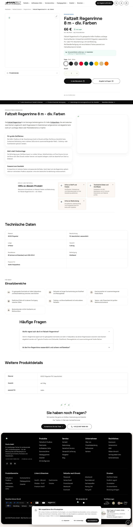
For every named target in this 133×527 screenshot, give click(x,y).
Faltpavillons (54, 122)
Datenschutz (112, 445)
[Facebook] (7, 463)
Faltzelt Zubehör (17, 9)
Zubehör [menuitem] (71, 3)
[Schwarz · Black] (71, 64)
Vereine (51, 483)
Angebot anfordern (105, 3)
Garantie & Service (107, 102)
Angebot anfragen (105, 81)
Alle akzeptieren (92, 520)
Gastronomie (53, 480)
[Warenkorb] (126, 3)
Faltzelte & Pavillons (45, 442)
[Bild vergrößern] (32, 40)
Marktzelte (42, 445)
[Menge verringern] (66, 73)
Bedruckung (66, 445)
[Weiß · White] (66, 64)
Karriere (88, 451)
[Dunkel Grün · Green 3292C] (86, 64)
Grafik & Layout (112, 480)
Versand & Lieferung (69, 451)
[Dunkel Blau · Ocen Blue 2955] (91, 64)
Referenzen (89, 448)
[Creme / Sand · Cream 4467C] (101, 64)
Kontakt (64, 442)
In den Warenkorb (76, 81)
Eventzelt (66, 490)
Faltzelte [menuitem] (25, 3)
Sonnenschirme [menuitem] (49, 3)
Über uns (88, 442)
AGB (109, 448)
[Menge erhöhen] (77, 73)
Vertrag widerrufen (114, 455)
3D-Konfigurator (44, 461)
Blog (63, 458)
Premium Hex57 (39, 487)
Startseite (8, 9)
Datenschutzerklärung (66, 516)
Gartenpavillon (89, 483)
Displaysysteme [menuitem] (61, 3)
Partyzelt (88, 490)
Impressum (111, 442)
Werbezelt (66, 487)
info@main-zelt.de (27, 459)
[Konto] (121, 3)
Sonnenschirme (44, 451)
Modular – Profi (39, 483)
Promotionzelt (68, 483)
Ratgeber (65, 455)
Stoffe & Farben (112, 477)
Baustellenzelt (89, 480)
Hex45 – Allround (40, 480)
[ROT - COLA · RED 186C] (81, 64)
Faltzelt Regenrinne (14, 122)
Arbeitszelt (88, 477)
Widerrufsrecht (113, 451)
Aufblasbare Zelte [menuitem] (36, 3)
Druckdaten (110, 483)
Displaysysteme (44, 455)
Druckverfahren (112, 487)
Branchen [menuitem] (80, 3)
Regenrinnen (27, 9)
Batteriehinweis (113, 458)
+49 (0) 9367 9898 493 (12, 459)
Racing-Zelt (89, 487)
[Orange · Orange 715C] (106, 64)
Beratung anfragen (113, 490)
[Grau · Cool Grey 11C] (76, 64)
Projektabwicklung (91, 445)
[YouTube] (14, 463)
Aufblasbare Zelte (45, 448)
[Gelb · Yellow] (96, 64)
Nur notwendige (78, 520)
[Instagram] (10, 463)
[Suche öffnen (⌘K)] (116, 3)
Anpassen (66, 520)
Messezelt (66, 477)
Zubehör (42, 458)
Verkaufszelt (67, 480)
